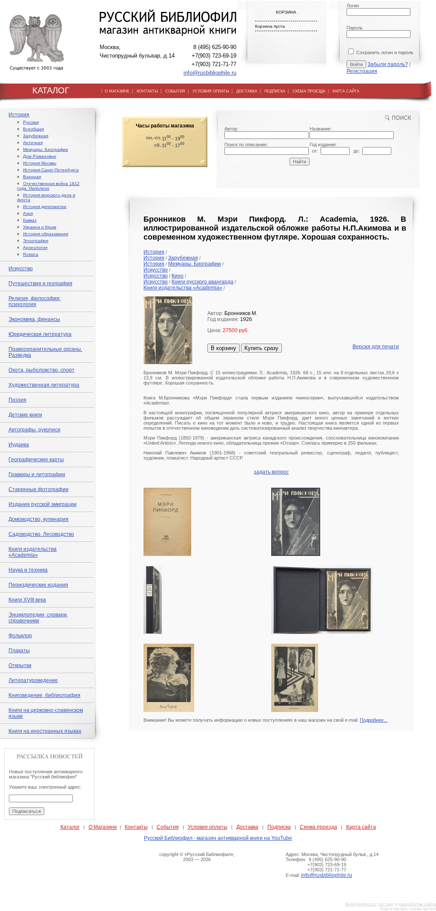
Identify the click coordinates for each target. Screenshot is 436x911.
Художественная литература (44, 385)
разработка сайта (417, 904)
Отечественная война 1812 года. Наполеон (48, 186)
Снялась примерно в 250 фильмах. (339, 442)
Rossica (30, 254)
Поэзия (17, 400)
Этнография (35, 240)
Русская (31, 122)
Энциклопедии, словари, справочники (38, 618)
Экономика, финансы (34, 319)
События (168, 827)
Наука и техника (28, 570)
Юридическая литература (40, 334)
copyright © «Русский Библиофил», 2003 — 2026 (197, 857)
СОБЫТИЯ (175, 91)
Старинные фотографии (39, 489)
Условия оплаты (207, 827)
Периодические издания (38, 585)
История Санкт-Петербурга (51, 170)
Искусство (21, 269)
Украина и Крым (39, 227)
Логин (353, 5)
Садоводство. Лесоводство (41, 534)
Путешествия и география (40, 283)
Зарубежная (35, 135)
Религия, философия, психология (35, 301)
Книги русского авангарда (202, 282)
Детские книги (25, 415)
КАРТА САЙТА (346, 91)
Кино (178, 276)
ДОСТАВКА (246, 91)
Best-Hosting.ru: (361, 904)
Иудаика (19, 445)
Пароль (355, 27)
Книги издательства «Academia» (33, 552)
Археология (35, 247)
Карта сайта (361, 827)
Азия (28, 213)
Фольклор (20, 636)
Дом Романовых (39, 156)
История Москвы (39, 163)
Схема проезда (318, 827)
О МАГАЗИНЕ (117, 91)
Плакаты (19, 651)
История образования (45, 233)
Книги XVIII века (27, 600)
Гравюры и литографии (37, 474)
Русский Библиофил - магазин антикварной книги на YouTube (218, 838)
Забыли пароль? (387, 64)
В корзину (223, 348)
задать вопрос (271, 472)
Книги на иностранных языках (45, 731)
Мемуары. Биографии (45, 149)
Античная (33, 142)
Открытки (20, 665)
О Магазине (103, 827)
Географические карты (36, 460)
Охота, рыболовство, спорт (42, 370)
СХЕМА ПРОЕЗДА (309, 91)
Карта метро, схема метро (408, 908)
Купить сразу (261, 348)
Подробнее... (373, 720)
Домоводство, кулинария (39, 519)
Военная (32, 176)
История (19, 115)
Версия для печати (376, 347)
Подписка (279, 827)
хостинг (386, 904)
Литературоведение (33, 680)
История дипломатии (44, 206)
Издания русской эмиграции (43, 504)
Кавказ (30, 220)
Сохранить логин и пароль (384, 52)
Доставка (247, 827)
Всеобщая (33, 129)
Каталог (70, 827)
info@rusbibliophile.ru (210, 72)
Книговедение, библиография (44, 695)
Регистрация (362, 71)
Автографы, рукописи (34, 430)
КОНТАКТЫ (147, 91)
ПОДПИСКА (274, 91)
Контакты (136, 827)
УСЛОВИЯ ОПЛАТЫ (210, 91)
